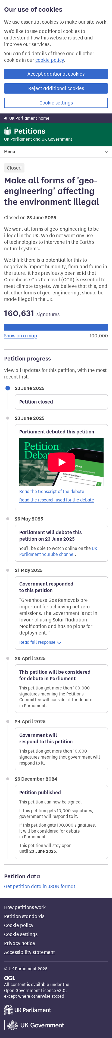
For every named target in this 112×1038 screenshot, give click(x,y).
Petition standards (24, 916)
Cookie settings (56, 103)
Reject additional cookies (56, 88)
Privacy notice (19, 943)
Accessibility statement (29, 952)
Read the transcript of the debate (51, 491)
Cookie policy (18, 925)
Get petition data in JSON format (39, 886)
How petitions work (25, 907)
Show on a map (20, 336)
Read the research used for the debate (56, 500)
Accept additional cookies (56, 74)
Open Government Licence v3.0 (35, 990)
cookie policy (49, 60)
